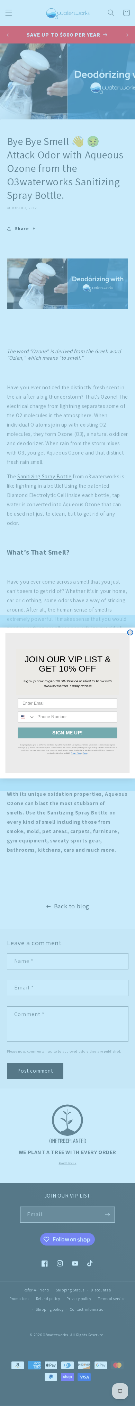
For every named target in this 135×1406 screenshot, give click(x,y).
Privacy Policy (76, 753)
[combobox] (26, 717)
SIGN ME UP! (67, 733)
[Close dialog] (130, 632)
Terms (85, 753)
